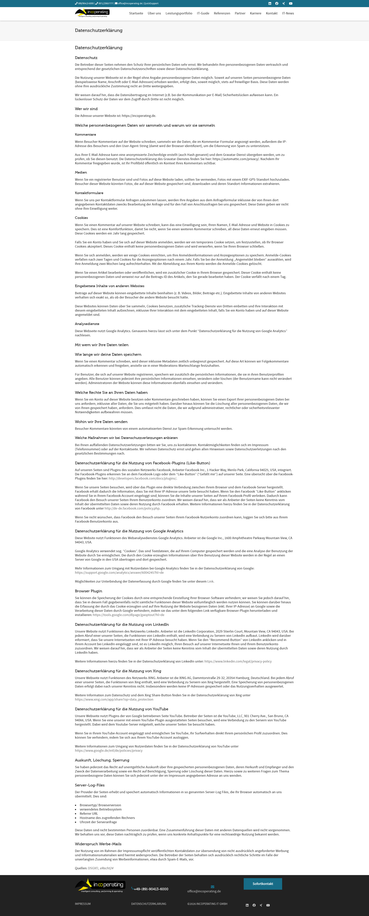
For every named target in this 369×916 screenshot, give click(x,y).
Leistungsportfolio (179, 13)
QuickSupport (151, 3)
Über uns (154, 13)
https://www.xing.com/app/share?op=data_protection (114, 699)
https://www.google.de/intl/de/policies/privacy (108, 750)
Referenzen (222, 13)
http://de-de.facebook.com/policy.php (132, 508)
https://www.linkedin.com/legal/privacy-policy (238, 661)
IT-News (288, 13)
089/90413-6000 (86, 3)
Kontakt (272, 13)
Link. (210, 581)
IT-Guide (203, 13)
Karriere (255, 13)
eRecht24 (106, 868)
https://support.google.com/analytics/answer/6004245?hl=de (119, 572)
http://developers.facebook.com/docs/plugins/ (142, 478)
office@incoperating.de (130, 3)
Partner (240, 13)
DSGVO (93, 868)
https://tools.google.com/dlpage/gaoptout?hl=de (128, 615)
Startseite (136, 13)
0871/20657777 (105, 3)
